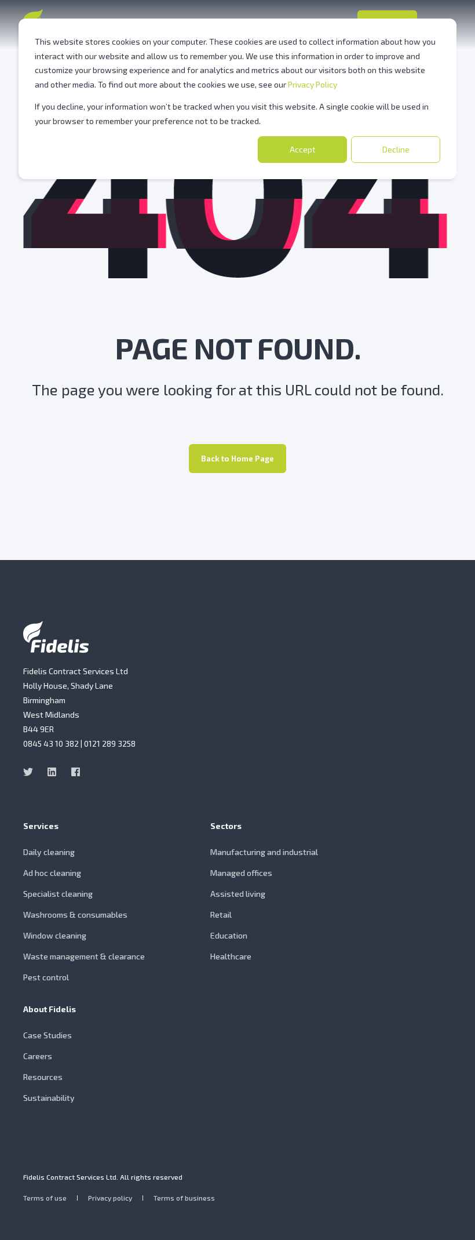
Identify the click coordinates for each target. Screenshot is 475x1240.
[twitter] (31, 772)
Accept (303, 149)
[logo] (56, 637)
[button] (452, 1217)
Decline (396, 149)
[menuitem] (113, 832)
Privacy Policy (312, 84)
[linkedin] (52, 772)
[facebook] (72, 772)
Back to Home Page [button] (237, 458)
